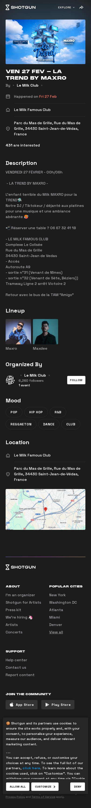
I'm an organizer (20, 595)
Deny (77, 786)
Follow (76, 380)
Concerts (14, 632)
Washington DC (63, 602)
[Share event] (81, 7)
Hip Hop (36, 412)
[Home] (20, 7)
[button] (76, 380)
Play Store (61, 705)
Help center (16, 660)
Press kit (13, 609)
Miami (54, 617)
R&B (58, 412)
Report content (20, 674)
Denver (55, 624)
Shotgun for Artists (23, 602)
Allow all (18, 786)
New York (57, 595)
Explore (64, 7)
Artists (12, 624)
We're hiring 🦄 (19, 617)
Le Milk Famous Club (32, 455)
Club (70, 424)
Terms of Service (43, 797)
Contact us (16, 667)
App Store (25, 705)
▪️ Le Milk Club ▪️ (27, 85)
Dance (49, 424)
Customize (43, 786)
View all (56, 632)
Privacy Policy (15, 797)
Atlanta (56, 609)
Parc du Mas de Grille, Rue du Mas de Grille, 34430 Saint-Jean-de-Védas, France (47, 474)
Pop (14, 412)
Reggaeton (21, 424)
